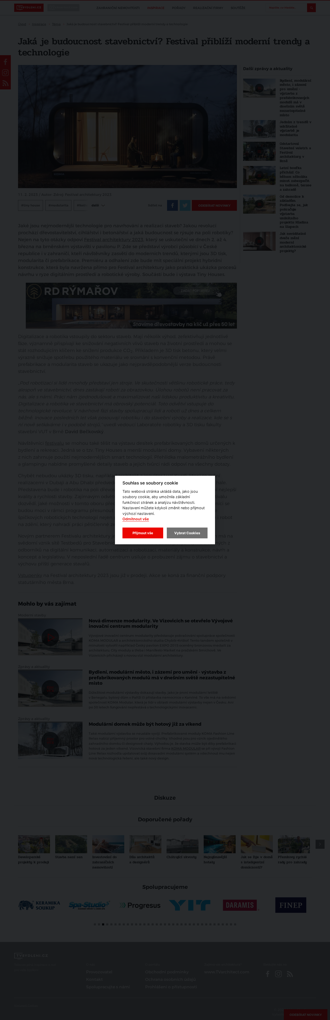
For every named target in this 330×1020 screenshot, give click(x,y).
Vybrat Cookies (187, 533)
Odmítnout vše (135, 519)
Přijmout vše (143, 533)
